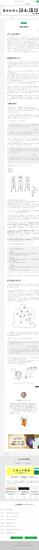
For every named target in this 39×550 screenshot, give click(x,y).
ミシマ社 (19, 543)
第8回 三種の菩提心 (9, 509)
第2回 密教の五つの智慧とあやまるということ (14, 529)
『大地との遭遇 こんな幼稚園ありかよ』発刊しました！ (24, 477)
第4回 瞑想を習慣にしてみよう (11, 522)
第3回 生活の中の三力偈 (10, 526)
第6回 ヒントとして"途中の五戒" (11, 516)
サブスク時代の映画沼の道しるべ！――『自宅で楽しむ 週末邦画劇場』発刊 (23, 493)
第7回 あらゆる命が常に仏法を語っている (13, 512)
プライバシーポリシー (26, 543)
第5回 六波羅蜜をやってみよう (11, 519)
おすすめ (11, 17)
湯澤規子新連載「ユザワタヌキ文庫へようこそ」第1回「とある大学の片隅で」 (11, 493)
